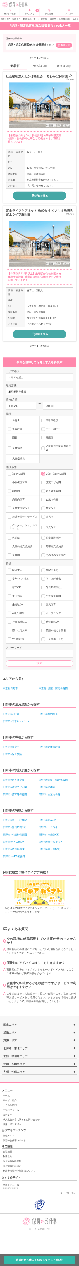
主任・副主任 (53, 428)
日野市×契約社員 (48, 714)
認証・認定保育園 (56, 473)
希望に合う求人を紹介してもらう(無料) (39, 1259)
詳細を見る (41, 195)
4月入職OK (18, 613)
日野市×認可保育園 (13, 779)
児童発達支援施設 (22, 546)
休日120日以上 (54, 587)
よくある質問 (10, 1105)
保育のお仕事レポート (14, 1140)
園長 (14, 437)
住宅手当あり (53, 570)
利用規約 (7, 1156)
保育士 (16, 420)
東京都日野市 (10, 688)
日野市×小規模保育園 (15, 834)
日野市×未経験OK (49, 834)
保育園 (16, 555)
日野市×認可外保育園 (15, 794)
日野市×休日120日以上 (15, 827)
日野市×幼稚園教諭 (49, 747)
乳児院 (16, 537)
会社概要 (7, 1151)
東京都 (44, 19)
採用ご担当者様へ (12, 1124)
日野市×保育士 (11, 747)
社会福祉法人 (19, 621)
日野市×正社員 (11, 714)
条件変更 (65, 45)
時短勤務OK (52, 621)
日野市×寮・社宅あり (51, 849)
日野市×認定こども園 (15, 787)
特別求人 (17, 570)
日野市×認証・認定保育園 (53, 779)
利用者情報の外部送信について (19, 1170)
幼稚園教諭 (52, 420)
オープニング (53, 613)
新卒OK (16, 587)
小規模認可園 (19, 482)
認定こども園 (53, 482)
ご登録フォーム (11, 1110)
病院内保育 (18, 499)
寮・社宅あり (19, 630)
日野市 (53, 19)
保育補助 (17, 448)
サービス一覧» (67, 1193)
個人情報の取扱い (12, 1166)
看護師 (49, 437)
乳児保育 (51, 604)
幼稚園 (16, 490)
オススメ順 (64, 66)
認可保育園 (18, 473)
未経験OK (17, 604)
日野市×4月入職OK (13, 841)
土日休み (17, 596)
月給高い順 (39, 66)
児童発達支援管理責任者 (58, 448)
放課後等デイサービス (24, 516)
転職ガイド (8, 1135)
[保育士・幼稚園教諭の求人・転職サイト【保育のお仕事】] (18, 4)
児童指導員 (18, 458)
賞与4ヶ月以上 (20, 578)
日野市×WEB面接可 (14, 856)
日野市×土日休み (48, 827)
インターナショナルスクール (24, 527)
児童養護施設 (53, 537)
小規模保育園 (53, 596)
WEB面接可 (19, 639)
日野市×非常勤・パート (16, 721)
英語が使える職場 (56, 630)
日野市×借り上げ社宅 (15, 820)
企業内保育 (52, 499)
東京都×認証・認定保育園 (53, 688)
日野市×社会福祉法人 (51, 841)
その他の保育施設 (56, 555)
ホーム (6, 1095)
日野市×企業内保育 (49, 794)
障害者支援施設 (54, 546)
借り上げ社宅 (53, 578)
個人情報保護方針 (12, 1161)
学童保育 (51, 508)
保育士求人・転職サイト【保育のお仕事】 (19, 19)
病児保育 (51, 527)
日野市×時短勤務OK (14, 849)
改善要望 (7, 1114)
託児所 (49, 516)
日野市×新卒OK (47, 820)
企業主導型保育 (21, 508)
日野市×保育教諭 (12, 754)
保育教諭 (17, 428)
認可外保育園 (53, 490)
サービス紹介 (10, 1100)
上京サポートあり (56, 639)
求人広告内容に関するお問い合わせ (21, 1119)
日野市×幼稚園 (47, 787)
